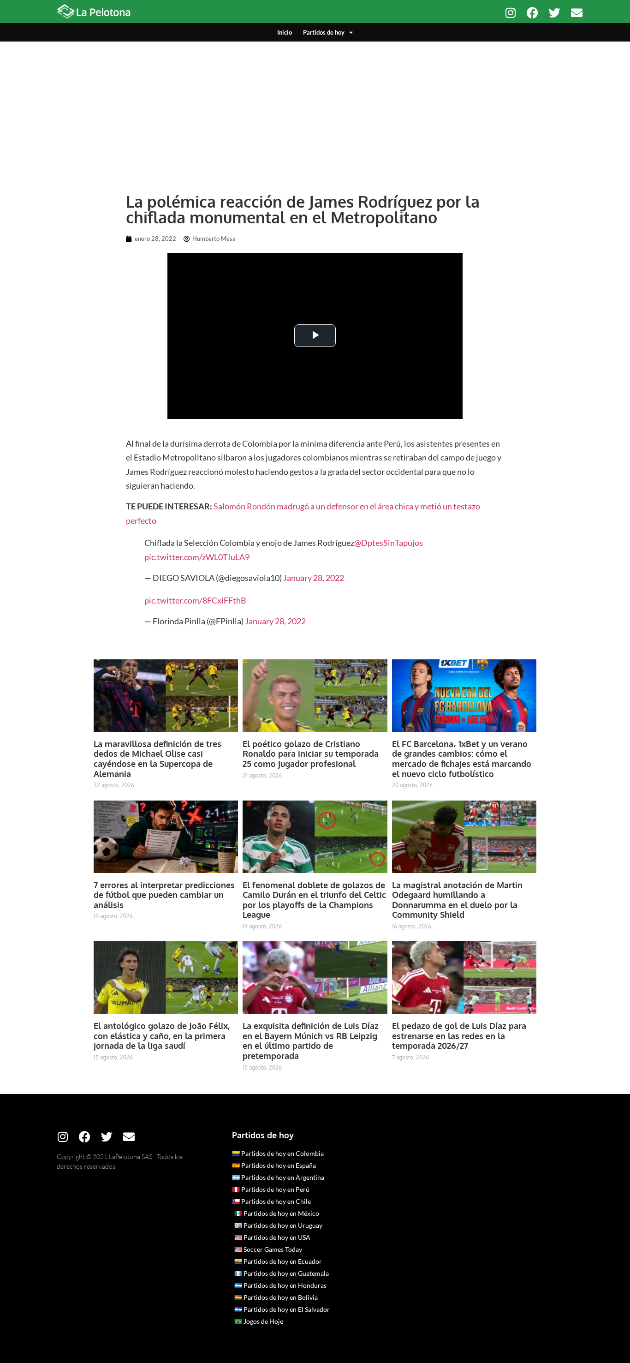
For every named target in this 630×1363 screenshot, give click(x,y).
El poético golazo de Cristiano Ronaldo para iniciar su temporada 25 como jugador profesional (311, 754)
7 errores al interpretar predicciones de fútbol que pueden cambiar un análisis (164, 895)
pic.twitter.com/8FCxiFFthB (195, 600)
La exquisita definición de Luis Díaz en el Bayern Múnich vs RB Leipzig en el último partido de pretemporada (311, 1041)
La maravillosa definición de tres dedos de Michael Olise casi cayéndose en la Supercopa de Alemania (157, 759)
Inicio (284, 32)
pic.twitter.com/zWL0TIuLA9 (197, 557)
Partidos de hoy (324, 32)
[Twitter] (554, 12)
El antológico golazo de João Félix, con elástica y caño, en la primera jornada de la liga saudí (162, 1036)
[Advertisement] (315, 110)
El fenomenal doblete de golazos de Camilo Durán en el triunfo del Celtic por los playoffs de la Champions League (314, 900)
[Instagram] (510, 12)
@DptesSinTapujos (388, 543)
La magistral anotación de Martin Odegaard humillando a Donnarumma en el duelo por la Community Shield (457, 900)
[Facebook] (532, 12)
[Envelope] (576, 12)
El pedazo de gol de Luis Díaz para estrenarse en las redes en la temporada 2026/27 (459, 1036)
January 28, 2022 (313, 578)
